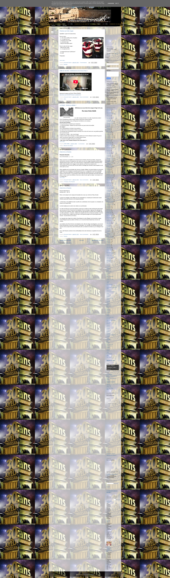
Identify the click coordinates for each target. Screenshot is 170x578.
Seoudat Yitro (108, 521)
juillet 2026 (109, 109)
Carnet (108, 281)
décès (108, 299)
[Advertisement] (117, 35)
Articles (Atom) (68, 243)
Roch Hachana (110, 344)
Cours (108, 293)
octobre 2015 (109, 202)
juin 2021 (108, 148)
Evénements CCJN (111, 453)
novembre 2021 (110, 147)
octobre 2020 (109, 161)
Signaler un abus (111, 360)
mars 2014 (109, 228)
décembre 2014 (110, 215)
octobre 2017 (109, 177)
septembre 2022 (110, 137)
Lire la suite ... (63, 60)
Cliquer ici (116, 53)
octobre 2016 (109, 190)
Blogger (92, 574)
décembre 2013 (110, 233)
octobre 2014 (109, 218)
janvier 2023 (109, 134)
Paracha (53, 25)
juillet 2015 (109, 207)
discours (108, 301)
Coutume (108, 294)
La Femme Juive (110, 317)
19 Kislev (108, 273)
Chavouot (109, 290)
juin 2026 (108, 110)
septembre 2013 (110, 237)
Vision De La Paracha (65, 152)
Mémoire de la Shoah (68, 145)
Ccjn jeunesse (109, 284)
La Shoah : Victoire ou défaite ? (68, 105)
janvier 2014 (109, 231)
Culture (108, 296)
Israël (108, 314)
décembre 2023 (110, 121)
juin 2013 (108, 242)
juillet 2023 (109, 126)
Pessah (108, 328)
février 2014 (109, 230)
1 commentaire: (81, 143)
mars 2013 (109, 247)
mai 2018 (108, 169)
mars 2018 (109, 171)
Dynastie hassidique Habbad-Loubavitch (111, 382)
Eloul (108, 304)
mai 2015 (108, 209)
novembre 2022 (110, 136)
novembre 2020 (110, 160)
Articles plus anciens (98, 240)
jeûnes (108, 315)
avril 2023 (109, 131)
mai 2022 (108, 140)
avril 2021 (109, 152)
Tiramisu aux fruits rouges (66, 31)
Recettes (65, 25)
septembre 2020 (110, 163)
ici (108, 54)
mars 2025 (109, 112)
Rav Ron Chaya (110, 388)
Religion (108, 342)
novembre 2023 (110, 123)
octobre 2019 (109, 166)
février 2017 (109, 183)
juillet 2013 (109, 241)
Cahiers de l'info (110, 279)
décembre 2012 (110, 252)
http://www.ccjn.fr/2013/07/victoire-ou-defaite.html (70, 94)
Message (108, 322)
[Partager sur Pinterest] (96, 62)
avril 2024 (109, 118)
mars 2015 (109, 210)
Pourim (108, 331)
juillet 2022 (109, 139)
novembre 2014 (110, 217)
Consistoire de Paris (111, 291)
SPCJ (108, 389)
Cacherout (109, 277)
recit (107, 341)
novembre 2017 (110, 175)
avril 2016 (109, 193)
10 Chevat (109, 266)
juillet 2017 (109, 179)
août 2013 (109, 239)
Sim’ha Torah (109, 345)
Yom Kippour (109, 357)
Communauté (109, 367)
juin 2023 (108, 128)
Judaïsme (112, 365)
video (65, 98)
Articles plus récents (65, 240)
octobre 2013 (109, 236)
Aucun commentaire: (84, 97)
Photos (58, 25)
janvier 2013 (109, 250)
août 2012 (109, 258)
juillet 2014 (109, 223)
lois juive (108, 318)
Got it (117, 3)
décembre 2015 (110, 199)
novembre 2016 (110, 188)
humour (108, 312)
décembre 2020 (110, 158)
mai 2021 (108, 150)
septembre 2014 (110, 220)
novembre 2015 (110, 201)
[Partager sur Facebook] (95, 62)
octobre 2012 (109, 255)
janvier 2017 (109, 185)
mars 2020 (109, 164)
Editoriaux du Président (111, 455)
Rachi (108, 337)
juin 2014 (108, 225)
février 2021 (109, 155)
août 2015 (109, 206)
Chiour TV (109, 386)
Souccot (108, 349)
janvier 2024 (109, 120)
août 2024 (109, 115)
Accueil (81, 240)
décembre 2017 (110, 174)
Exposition (109, 306)
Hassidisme (109, 310)
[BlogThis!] (92, 62)
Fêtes (108, 307)
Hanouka (108, 309)
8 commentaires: (83, 62)
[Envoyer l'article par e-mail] (89, 62)
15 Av (108, 270)
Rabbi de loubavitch (111, 334)
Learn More (111, 3)
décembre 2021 (110, 145)
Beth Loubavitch (110, 276)
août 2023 (109, 124)
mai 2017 (108, 180)
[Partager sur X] (94, 62)
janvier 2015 (109, 214)
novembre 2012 (110, 253)
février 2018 (109, 172)
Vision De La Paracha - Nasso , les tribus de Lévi (109, 549)
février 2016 (109, 196)
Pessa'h (108, 326)
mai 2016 (108, 191)
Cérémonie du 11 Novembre (112, 285)
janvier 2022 (109, 144)
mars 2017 (109, 182)
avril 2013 (109, 245)
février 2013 (109, 249)
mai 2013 (108, 244)
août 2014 (109, 222)
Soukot (108, 350)
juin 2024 (108, 117)
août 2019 (109, 167)
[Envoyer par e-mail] (91, 62)
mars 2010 (109, 261)
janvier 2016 (109, 198)
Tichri (108, 352)
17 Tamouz (66, 181)
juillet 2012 (109, 260)
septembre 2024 (110, 113)
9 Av (70, 181)
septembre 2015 (110, 204)
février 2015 (109, 212)
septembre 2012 (110, 257)
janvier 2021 (109, 156)
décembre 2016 (110, 187)
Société (108, 347)
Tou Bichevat (109, 353)
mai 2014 (108, 226)
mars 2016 (109, 195)
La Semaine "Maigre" (109, 502)
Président (109, 333)
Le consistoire (109, 374)
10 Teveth (109, 268)
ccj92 (108, 282)
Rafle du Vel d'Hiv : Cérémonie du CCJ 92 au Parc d (73, 70)
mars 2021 (109, 153)
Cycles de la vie (110, 298)
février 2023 (109, 132)
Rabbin (108, 336)
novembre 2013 (110, 234)
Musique (108, 323)
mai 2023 (108, 129)
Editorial (108, 302)
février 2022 (109, 142)
